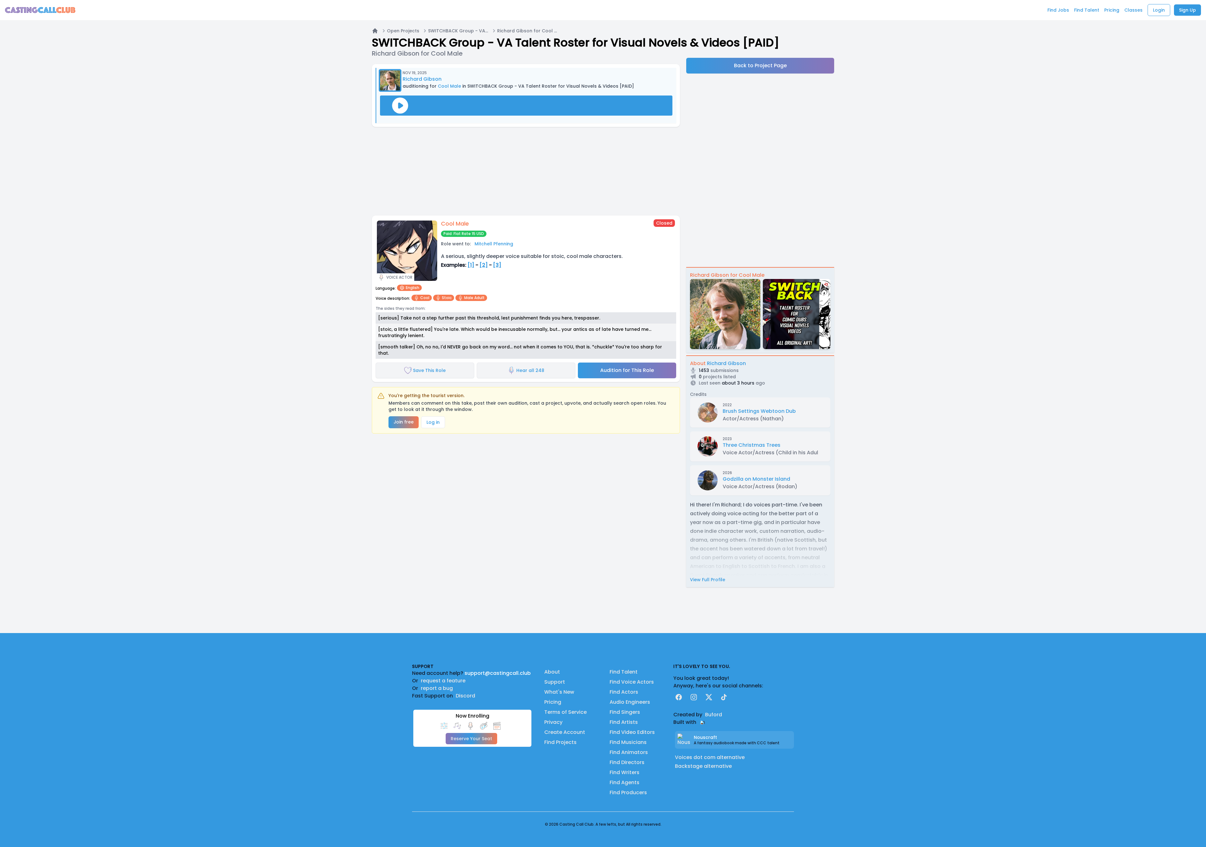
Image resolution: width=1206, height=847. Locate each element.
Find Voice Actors (632, 682)
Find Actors (624, 692)
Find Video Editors (632, 732)
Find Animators (629, 752)
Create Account (564, 732)
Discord (465, 695)
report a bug (437, 688)
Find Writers (624, 772)
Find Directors (627, 762)
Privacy (553, 722)
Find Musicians (628, 742)
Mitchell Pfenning (494, 244)
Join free (404, 422)
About (552, 671)
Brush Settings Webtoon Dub (759, 411)
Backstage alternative (703, 766)
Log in (433, 422)
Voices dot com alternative (710, 757)
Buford (713, 714)
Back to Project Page (760, 65)
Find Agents (624, 782)
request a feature (443, 680)
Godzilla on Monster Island (756, 479)
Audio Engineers (630, 702)
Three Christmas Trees (751, 445)
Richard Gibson (422, 79)
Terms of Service (565, 712)
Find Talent (624, 671)
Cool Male (449, 86)
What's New (559, 692)
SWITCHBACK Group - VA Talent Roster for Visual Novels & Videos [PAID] (458, 31)
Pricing (552, 702)
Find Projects (560, 742)
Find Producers (628, 792)
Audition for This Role (627, 370)
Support (554, 682)
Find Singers (625, 712)
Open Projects (403, 31)
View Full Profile (707, 580)
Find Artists (624, 722)
